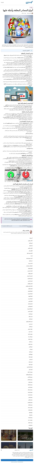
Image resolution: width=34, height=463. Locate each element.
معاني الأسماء (30, 417)
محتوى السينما (30, 394)
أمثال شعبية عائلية (29, 253)
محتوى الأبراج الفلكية (29, 374)
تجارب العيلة (30, 316)
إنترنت (31, 7)
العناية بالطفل (30, 288)
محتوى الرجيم (30, 387)
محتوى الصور (30, 397)
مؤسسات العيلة (30, 372)
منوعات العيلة (30, 422)
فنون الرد (31, 349)
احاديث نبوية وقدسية (29, 258)
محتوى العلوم (30, 399)
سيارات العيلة (30, 339)
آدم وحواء (31, 238)
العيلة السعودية (30, 293)
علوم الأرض (30, 346)
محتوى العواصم (30, 402)
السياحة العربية (30, 281)
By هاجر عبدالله (29, 13)
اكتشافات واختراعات (29, 265)
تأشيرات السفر (30, 311)
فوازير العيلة (30, 356)
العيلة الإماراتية (30, 291)
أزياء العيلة (30, 245)
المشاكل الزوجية (29, 308)
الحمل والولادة (30, 273)
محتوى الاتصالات (30, 379)
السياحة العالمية (30, 278)
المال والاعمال (30, 303)
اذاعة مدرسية (30, 263)
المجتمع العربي (30, 306)
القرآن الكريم (30, 301)
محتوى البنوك (30, 382)
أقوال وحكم (30, 250)
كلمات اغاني (30, 369)
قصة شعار (30, 359)
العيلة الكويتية (30, 296)
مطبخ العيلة (30, 412)
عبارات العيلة (30, 344)
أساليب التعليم (30, 248)
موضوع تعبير (30, 425)
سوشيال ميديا (30, 336)
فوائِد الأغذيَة (30, 354)
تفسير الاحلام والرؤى (29, 321)
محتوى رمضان (30, 407)
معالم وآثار (30, 415)
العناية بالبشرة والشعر (29, 286)
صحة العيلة (30, 341)
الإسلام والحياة (30, 268)
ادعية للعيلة (30, 260)
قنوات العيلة (30, 364)
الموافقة (17, 460)
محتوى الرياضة (30, 392)
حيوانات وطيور (30, 329)
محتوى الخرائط (30, 384)
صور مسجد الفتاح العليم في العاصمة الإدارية (27, 438)
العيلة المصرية (30, 298)
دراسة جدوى (30, 331)
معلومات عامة (30, 420)
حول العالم (30, 326)
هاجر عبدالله (25, 230)
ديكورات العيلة (30, 334)
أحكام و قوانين (30, 240)
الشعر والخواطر (30, 283)
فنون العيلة (30, 351)
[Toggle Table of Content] (31, 50)
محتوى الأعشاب (30, 377)
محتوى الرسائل (30, 389)
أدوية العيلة (30, 243)
